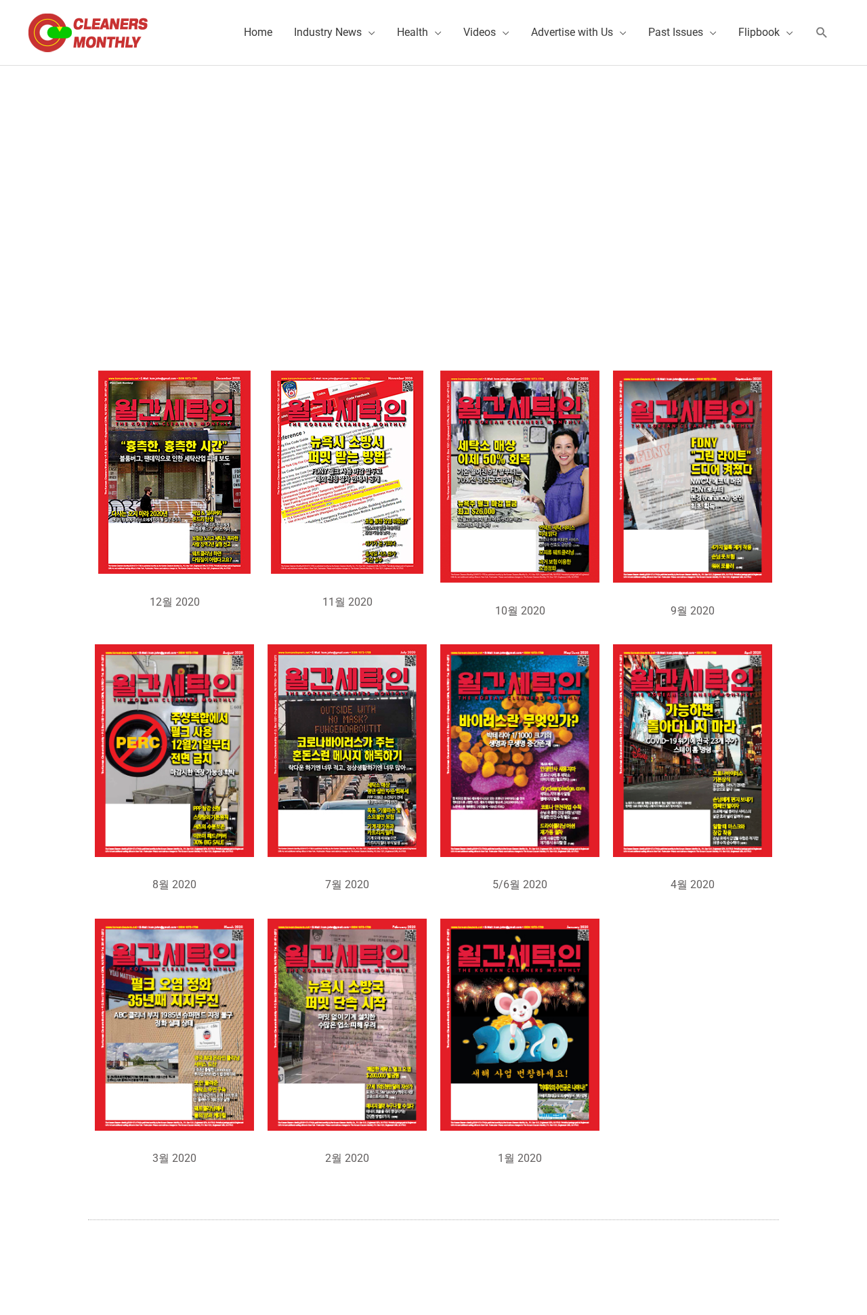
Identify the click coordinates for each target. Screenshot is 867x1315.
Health (412, 32)
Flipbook (759, 32)
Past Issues (675, 32)
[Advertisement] (433, 167)
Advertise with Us (572, 32)
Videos (479, 32)
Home (258, 32)
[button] (822, 33)
